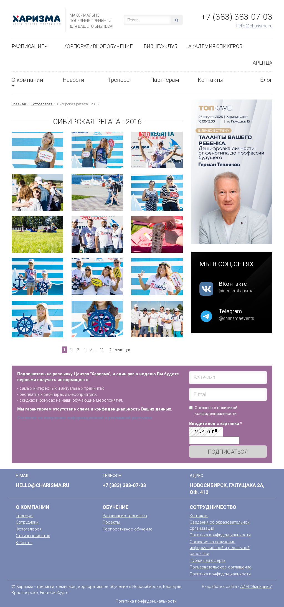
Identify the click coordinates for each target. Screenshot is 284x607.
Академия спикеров (215, 46)
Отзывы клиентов (33, 535)
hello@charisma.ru (254, 26)
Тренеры (119, 79)
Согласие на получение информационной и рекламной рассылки (220, 547)
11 (102, 349)
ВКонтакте (233, 283)
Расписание (28, 46)
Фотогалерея (41, 104)
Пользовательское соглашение (221, 567)
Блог (266, 79)
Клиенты (24, 542)
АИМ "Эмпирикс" (256, 586)
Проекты (111, 522)
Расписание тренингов (125, 515)
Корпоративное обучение (98, 46)
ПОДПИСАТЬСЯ (228, 451)
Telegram (230, 311)
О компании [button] (27, 79)
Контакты (210, 79)
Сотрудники (27, 522)
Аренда (262, 63)
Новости (73, 79)
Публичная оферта (207, 560)
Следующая (119, 349)
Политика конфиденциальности (220, 534)
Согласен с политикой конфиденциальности (216, 410)
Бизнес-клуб (160, 46)
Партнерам (164, 79)
